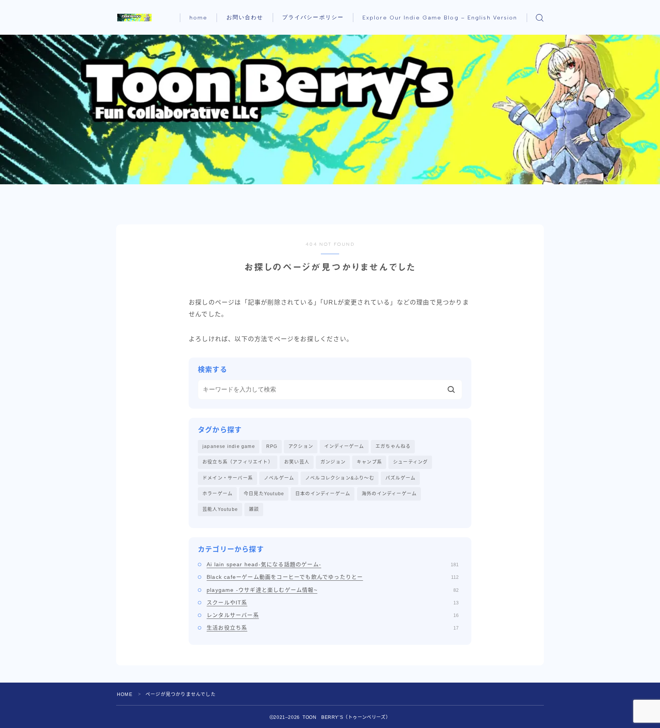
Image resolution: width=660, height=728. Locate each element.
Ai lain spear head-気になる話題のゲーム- (333, 564)
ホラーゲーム (217, 493)
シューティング (410, 462)
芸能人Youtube (220, 509)
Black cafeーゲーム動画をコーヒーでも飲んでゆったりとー (333, 577)
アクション (300, 446)
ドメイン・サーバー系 (227, 478)
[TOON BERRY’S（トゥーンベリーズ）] (134, 17)
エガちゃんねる (393, 446)
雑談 (254, 509)
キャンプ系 (369, 462)
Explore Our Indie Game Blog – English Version (440, 17)
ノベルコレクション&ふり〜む (339, 478)
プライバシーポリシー (313, 17)
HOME (125, 694)
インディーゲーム (344, 446)
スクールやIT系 (333, 602)
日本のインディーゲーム (322, 493)
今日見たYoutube (264, 493)
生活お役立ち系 (333, 628)
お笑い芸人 (296, 462)
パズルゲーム (400, 478)
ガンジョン (333, 462)
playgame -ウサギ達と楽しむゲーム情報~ (333, 590)
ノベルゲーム (279, 478)
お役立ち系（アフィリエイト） (237, 462)
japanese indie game (228, 446)
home (198, 17)
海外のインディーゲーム (389, 493)
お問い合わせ (245, 17)
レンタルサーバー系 (333, 615)
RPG (272, 446)
